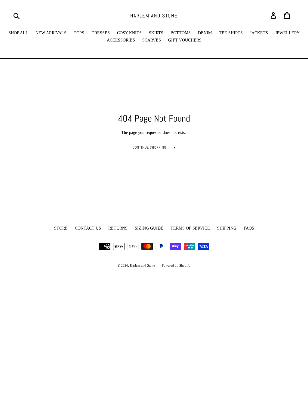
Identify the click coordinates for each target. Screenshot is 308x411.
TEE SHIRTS (231, 33)
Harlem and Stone (153, 16)
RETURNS (118, 228)
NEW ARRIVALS (50, 33)
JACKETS (259, 33)
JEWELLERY (287, 33)
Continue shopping (149, 147)
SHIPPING (226, 228)
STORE (61, 228)
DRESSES (100, 33)
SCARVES (151, 40)
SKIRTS (156, 33)
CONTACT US (88, 228)
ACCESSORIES (121, 40)
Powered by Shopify (176, 265)
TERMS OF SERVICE (190, 228)
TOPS (79, 33)
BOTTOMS (181, 33)
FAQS (249, 228)
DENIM (205, 33)
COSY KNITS (129, 33)
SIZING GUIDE (149, 228)
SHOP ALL (18, 33)
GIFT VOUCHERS (185, 40)
